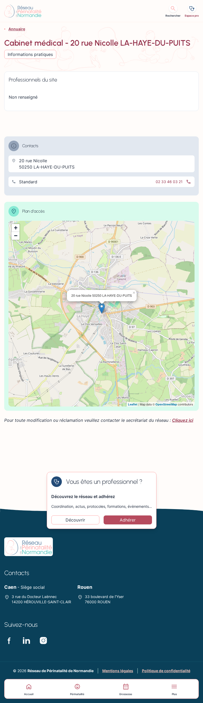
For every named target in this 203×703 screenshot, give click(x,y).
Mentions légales (117, 670)
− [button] (15, 235)
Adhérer (128, 520)
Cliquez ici (182, 420)
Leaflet (132, 404)
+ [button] (15, 227)
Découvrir (75, 520)
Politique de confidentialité (166, 670)
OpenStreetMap (166, 404)
